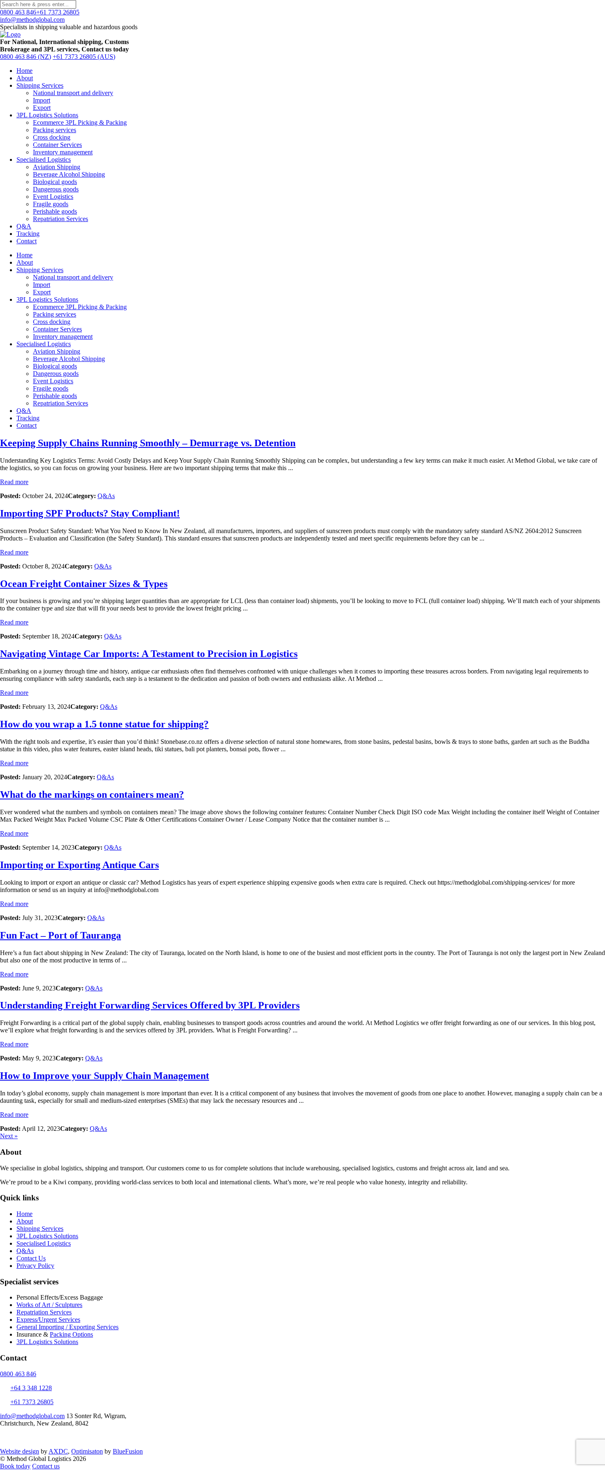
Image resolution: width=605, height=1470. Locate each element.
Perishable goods (55, 211)
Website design (19, 1451)
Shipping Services (39, 85)
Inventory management (63, 152)
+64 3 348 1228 (31, 1387)
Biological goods (55, 181)
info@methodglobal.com (32, 19)
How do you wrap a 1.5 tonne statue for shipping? (104, 724)
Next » (9, 1135)
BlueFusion (128, 1451)
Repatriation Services (60, 218)
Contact (26, 241)
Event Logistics (53, 196)
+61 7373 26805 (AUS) (84, 56)
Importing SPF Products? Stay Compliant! (90, 513)
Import (41, 100)
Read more (14, 481)
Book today (15, 1466)
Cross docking (51, 137)
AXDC (58, 1451)
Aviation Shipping (56, 166)
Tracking (28, 233)
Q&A (23, 226)
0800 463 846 (18, 12)
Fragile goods (50, 203)
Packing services (54, 129)
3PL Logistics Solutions (47, 115)
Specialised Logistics (43, 159)
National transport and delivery (73, 92)
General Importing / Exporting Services (67, 1326)
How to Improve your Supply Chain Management (104, 1075)
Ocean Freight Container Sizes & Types (84, 583)
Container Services (57, 144)
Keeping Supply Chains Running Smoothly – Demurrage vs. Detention (148, 443)
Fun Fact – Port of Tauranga (60, 935)
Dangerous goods (56, 189)
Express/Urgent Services (48, 1319)
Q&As (106, 495)
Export (42, 107)
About (24, 78)
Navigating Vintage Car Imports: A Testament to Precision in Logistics (149, 653)
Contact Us (31, 1258)
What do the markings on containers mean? (92, 794)
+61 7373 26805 (57, 12)
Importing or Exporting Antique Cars (79, 865)
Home (24, 70)
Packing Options (71, 1334)
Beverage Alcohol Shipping (69, 174)
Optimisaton (87, 1451)
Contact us (46, 1466)
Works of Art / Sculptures (49, 1304)
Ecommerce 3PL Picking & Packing (80, 122)
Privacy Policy (35, 1265)
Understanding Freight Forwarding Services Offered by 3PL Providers (150, 1005)
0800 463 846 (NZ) (25, 56)
